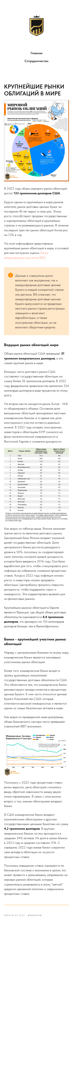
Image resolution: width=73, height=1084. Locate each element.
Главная (36, 53)
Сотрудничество (36, 61)
